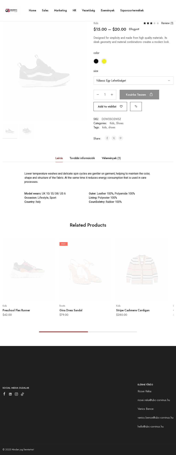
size (96, 71)
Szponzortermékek (132, 10)
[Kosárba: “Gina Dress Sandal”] (76, 295)
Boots (62, 305)
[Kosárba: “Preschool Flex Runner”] (19, 295)
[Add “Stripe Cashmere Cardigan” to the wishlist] (150, 295)
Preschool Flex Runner (16, 310)
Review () (167, 23)
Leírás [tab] (59, 158)
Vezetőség (88, 10)
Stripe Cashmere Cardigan (133, 310)
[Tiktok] (22, 394)
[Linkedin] (10, 394)
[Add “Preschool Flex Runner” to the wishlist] (37, 295)
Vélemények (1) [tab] (111, 158)
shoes (111, 127)
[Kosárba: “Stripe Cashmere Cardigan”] (133, 295)
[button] (96, 61)
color (96, 53)
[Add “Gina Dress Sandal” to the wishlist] (93, 295)
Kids (96, 23)
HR (74, 10)
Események (107, 10)
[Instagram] (16, 394)
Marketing (60, 10)
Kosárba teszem (136, 95)
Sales (45, 10)
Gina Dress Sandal (70, 310)
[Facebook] (4, 394)
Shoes (119, 123)
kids (104, 127)
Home (32, 10)
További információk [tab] (82, 158)
